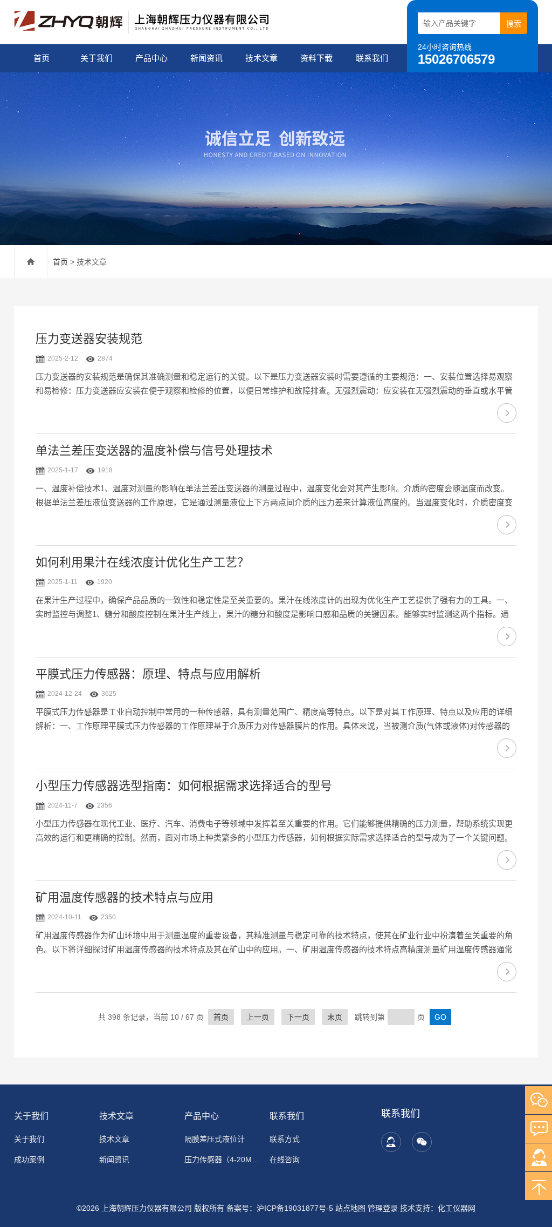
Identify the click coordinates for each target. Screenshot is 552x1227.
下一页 (298, 1017)
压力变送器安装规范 (89, 338)
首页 (41, 58)
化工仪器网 (456, 1208)
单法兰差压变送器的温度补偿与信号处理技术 (154, 450)
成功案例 (29, 1159)
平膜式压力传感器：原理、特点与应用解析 (148, 674)
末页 (334, 1017)
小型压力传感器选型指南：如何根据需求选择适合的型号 (184, 785)
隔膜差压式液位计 (214, 1139)
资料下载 (316, 58)
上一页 (257, 1017)
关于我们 (96, 58)
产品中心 (151, 58)
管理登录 (383, 1208)
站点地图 (350, 1208)
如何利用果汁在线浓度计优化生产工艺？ (142, 562)
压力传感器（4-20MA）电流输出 (221, 1159)
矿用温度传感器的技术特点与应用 (124, 897)
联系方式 (285, 1139)
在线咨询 (285, 1159)
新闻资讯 (206, 58)
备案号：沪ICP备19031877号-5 (279, 1208)
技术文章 (261, 58)
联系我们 (372, 58)
